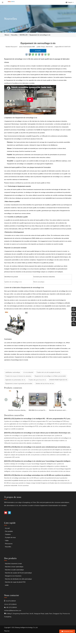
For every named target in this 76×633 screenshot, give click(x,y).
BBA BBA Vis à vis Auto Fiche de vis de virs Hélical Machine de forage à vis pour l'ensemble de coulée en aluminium (38, 410)
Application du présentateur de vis (15, 379)
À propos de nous (10, 537)
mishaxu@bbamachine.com (12, 610)
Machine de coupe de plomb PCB (15, 582)
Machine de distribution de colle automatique (18, 579)
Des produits (9, 531)
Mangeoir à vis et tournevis (13, 576)
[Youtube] (5, 512)
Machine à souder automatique (14, 570)
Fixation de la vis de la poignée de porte (48, 372)
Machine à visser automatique (14, 566)
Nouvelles (8, 546)
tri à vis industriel (28, 372)
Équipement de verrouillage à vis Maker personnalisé (50, 376)
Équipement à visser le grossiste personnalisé (18, 383)
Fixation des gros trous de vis (37, 379)
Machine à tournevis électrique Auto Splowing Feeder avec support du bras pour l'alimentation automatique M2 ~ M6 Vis (17, 410)
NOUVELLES (9, 418)
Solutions (8, 534)
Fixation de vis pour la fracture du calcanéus (18, 376)
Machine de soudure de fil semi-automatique (18, 573)
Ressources (9, 543)
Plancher (7, 631)
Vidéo (7, 540)
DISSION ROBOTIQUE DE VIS (58, 379)
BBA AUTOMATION (64, 46)
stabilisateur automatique (12, 372)
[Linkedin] (9, 512)
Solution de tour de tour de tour (45, 383)
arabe (7, 585)
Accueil (7, 528)
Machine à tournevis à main (13, 563)
